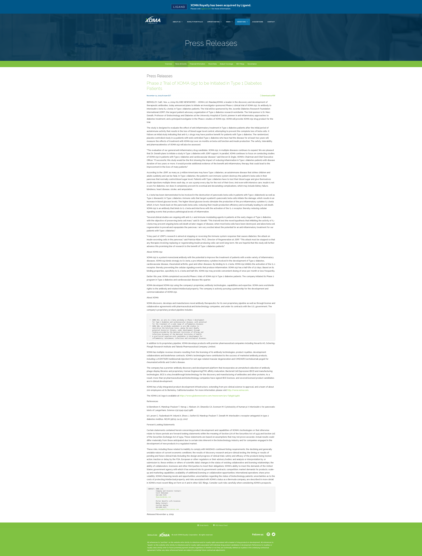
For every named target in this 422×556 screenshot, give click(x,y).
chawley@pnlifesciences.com (167, 509)
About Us (176, 22)
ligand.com (206, 9)
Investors (241, 22)
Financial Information (197, 64)
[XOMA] (153, 20)
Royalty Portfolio (195, 22)
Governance (252, 64)
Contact (271, 22)
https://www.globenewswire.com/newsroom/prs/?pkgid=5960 (210, 396)
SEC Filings (240, 64)
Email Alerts (204, 525)
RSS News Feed (221, 525)
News (228, 22)
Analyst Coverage (226, 64)
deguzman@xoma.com (163, 497)
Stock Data (212, 64)
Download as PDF (268, 96)
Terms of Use (152, 535)
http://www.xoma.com (237, 390)
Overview (168, 64)
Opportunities (213, 22)
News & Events (181, 64)
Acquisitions (257, 22)
